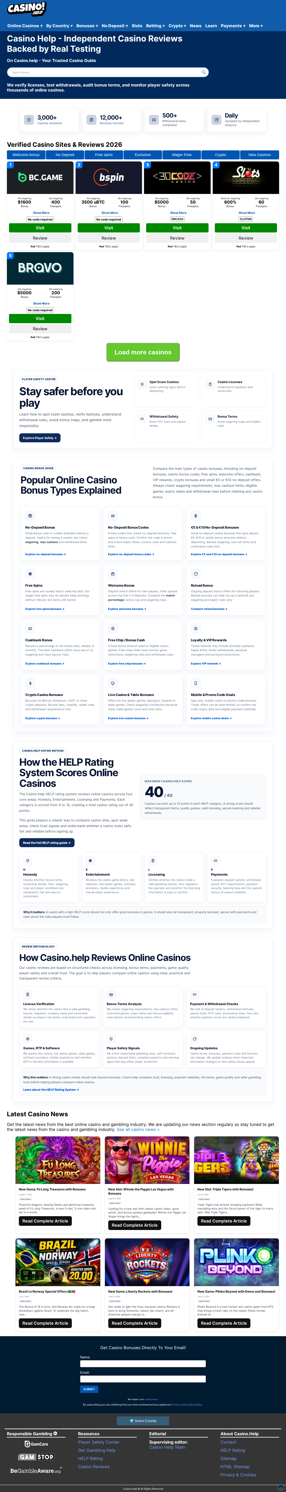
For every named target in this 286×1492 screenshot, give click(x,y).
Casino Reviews (94, 1466)
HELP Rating (90, 1458)
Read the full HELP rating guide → (47, 842)
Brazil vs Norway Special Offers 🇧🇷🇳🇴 (47, 1291)
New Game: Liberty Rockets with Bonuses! (140, 1291)
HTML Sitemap (235, 1466)
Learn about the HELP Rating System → (51, 1089)
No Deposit (115, 25)
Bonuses (87, 25)
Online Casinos (25, 25)
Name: (85, 1357)
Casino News (25, 1199)
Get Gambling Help (97, 1450)
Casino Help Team (167, 1447)
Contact (228, 1442)
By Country (59, 25)
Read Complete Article (45, 1221)
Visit (40, 227)
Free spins (104, 155)
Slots (137, 25)
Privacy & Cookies (238, 1474)
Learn (211, 25)
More (256, 25)
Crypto (177, 25)
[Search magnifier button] (204, 72)
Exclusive (143, 155)
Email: (85, 1372)
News (196, 25)
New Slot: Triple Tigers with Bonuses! (225, 1189)
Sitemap (228, 1458)
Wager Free (182, 155)
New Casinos (260, 155)
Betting (155, 25)
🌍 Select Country (143, 1421)
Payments (233, 25)
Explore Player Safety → (40, 438)
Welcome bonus (26, 155)
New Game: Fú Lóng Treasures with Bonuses (52, 1189)
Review (40, 238)
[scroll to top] (281, 1487)
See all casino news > (138, 1129)
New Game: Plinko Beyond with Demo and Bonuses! (236, 1291)
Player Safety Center (98, 1442)
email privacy (151, 1399)
